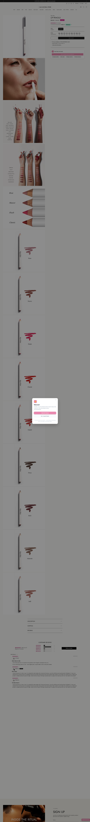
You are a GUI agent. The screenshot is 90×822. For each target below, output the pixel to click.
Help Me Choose (45, 413)
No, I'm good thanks (45, 416)
